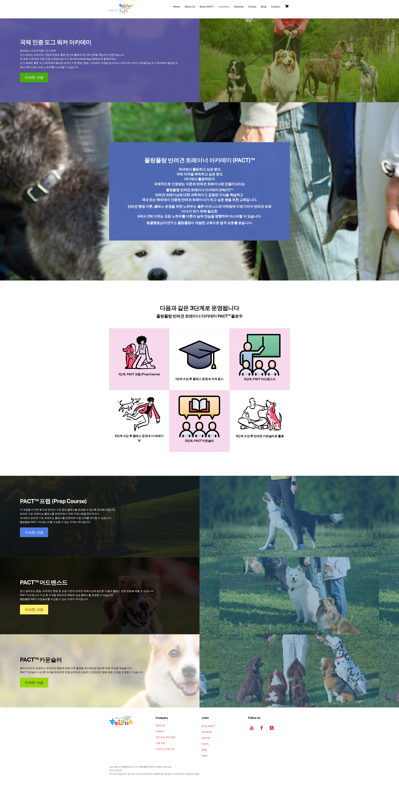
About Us (190, 6)
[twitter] (272, 727)
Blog (263, 6)
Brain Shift (207, 6)
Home (176, 6)
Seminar (239, 6)
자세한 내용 (34, 77)
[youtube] (252, 727)
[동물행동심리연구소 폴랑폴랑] (120, 12)
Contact (275, 6)
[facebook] (262, 727)
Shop (204, 755)
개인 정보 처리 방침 (165, 737)
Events (252, 6)
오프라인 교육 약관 (165, 749)
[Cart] (287, 6)
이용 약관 (160, 743)
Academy (224, 6)
